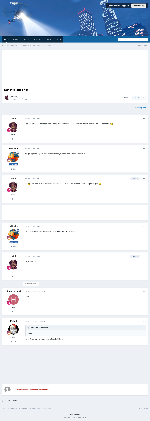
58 (14, 311)
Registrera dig (139, 5)
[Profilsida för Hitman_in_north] (13, 299)
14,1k (14, 342)
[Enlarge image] (111, 124)
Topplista (49, 39)
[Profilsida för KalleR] (13, 329)
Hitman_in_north (13, 291)
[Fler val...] (144, 118)
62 (14, 139)
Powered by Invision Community (75, 417)
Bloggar (27, 39)
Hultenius (13, 148)
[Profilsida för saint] (6, 97)
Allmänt (24, 99)
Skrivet (32, 119)
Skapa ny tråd (140, 108)
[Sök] (145, 39)
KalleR (13, 321)
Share (126, 98)
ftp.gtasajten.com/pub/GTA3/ (66, 231)
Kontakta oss (75, 415)
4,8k (14, 169)
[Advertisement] (75, 68)
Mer (58, 39)
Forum (6, 39)
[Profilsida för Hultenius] (13, 156)
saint (15, 96)
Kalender (16, 39)
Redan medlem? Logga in (118, 6)
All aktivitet (38, 39)
